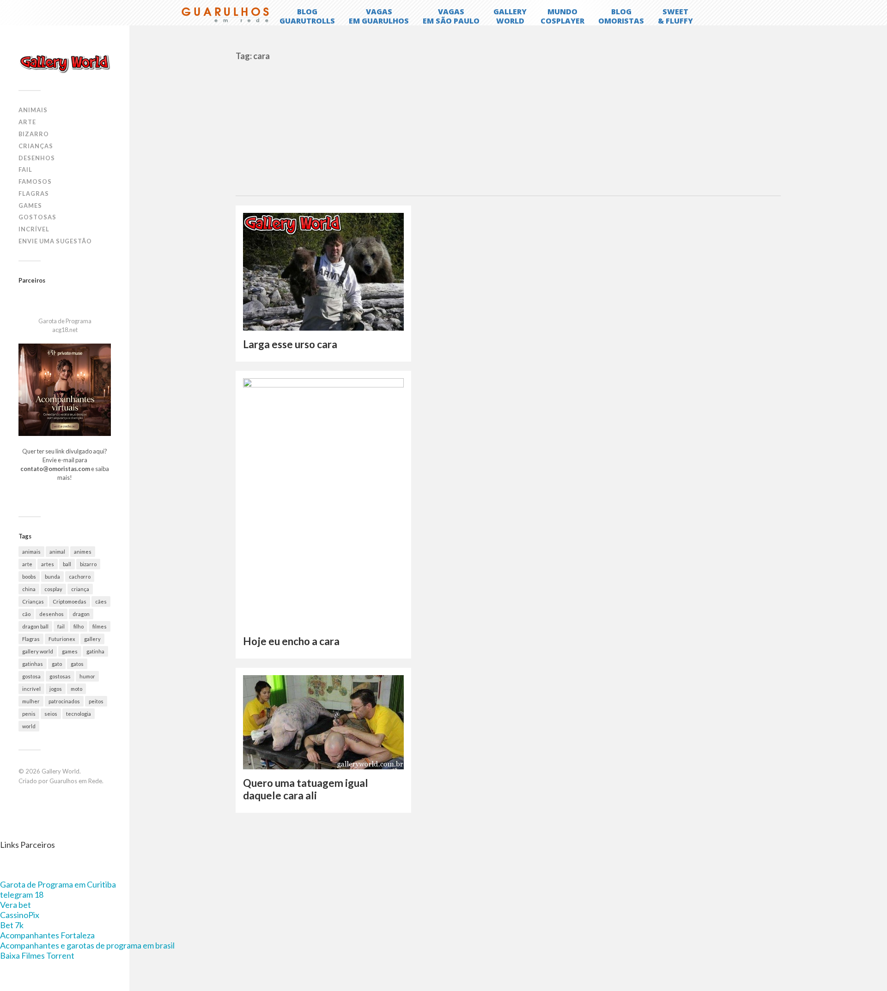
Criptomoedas (69, 601)
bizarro (88, 564)
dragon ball (35, 626)
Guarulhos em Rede (75, 781)
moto (76, 689)
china (29, 589)
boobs (29, 577)
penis (29, 714)
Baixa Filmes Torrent (37, 955)
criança (80, 589)
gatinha (95, 651)
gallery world (37, 651)
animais (31, 552)
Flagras (33, 193)
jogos (55, 689)
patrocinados (64, 701)
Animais (33, 110)
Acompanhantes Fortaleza (47, 935)
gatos (77, 664)
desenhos (51, 614)
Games (30, 205)
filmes (99, 626)
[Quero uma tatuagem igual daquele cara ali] (323, 722)
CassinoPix (19, 915)
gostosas (60, 676)
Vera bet (15, 905)
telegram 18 (21, 894)
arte (27, 564)
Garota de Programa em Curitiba (58, 884)
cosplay (53, 589)
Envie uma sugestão (55, 241)
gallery (92, 639)
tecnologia (78, 714)
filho (78, 626)
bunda (52, 577)
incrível (31, 689)
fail (61, 626)
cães (101, 601)
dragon (81, 614)
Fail (25, 169)
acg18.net (65, 329)
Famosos (35, 181)
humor (87, 676)
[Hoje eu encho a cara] (323, 502)
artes (47, 564)
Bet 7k (12, 925)
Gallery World (60, 771)
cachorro (80, 577)
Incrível (33, 229)
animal (57, 552)
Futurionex (62, 639)
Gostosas (37, 217)
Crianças (35, 146)
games (70, 651)
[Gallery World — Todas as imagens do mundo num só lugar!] (64, 63)
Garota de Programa (64, 321)
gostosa (31, 676)
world (29, 726)
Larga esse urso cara (290, 344)
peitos (96, 701)
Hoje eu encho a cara (291, 641)
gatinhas (32, 664)
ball (67, 564)
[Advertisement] (508, 126)
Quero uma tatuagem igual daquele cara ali (305, 789)
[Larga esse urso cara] (323, 272)
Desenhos (36, 158)
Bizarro (33, 134)
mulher (31, 701)
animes (82, 552)
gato (57, 664)
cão (26, 614)
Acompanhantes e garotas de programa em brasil (87, 945)
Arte (27, 122)
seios (50, 714)
